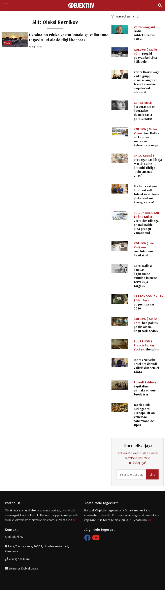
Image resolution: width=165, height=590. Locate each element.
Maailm (7, 43)
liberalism (146, 345)
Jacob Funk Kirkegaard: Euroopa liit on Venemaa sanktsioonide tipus (144, 415)
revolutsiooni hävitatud (144, 249)
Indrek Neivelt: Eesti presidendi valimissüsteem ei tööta (146, 366)
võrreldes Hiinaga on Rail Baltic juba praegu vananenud (146, 223)
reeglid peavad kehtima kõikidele (145, 55)
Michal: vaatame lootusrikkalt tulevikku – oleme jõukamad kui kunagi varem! (146, 194)
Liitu (152, 474)
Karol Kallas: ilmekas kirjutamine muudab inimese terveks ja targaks (145, 276)
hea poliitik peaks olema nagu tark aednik (146, 325)
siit (75, 520)
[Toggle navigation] (160, 5)
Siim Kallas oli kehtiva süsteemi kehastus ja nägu (146, 137)
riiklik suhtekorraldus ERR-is (145, 33)
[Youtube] (95, 539)
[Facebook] (87, 539)
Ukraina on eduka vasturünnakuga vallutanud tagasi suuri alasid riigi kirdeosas (68, 37)
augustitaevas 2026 (148, 302)
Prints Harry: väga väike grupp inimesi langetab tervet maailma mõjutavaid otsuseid (146, 82)
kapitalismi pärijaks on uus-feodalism (145, 388)
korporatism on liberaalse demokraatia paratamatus (145, 110)
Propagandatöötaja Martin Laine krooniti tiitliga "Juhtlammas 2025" (148, 166)
